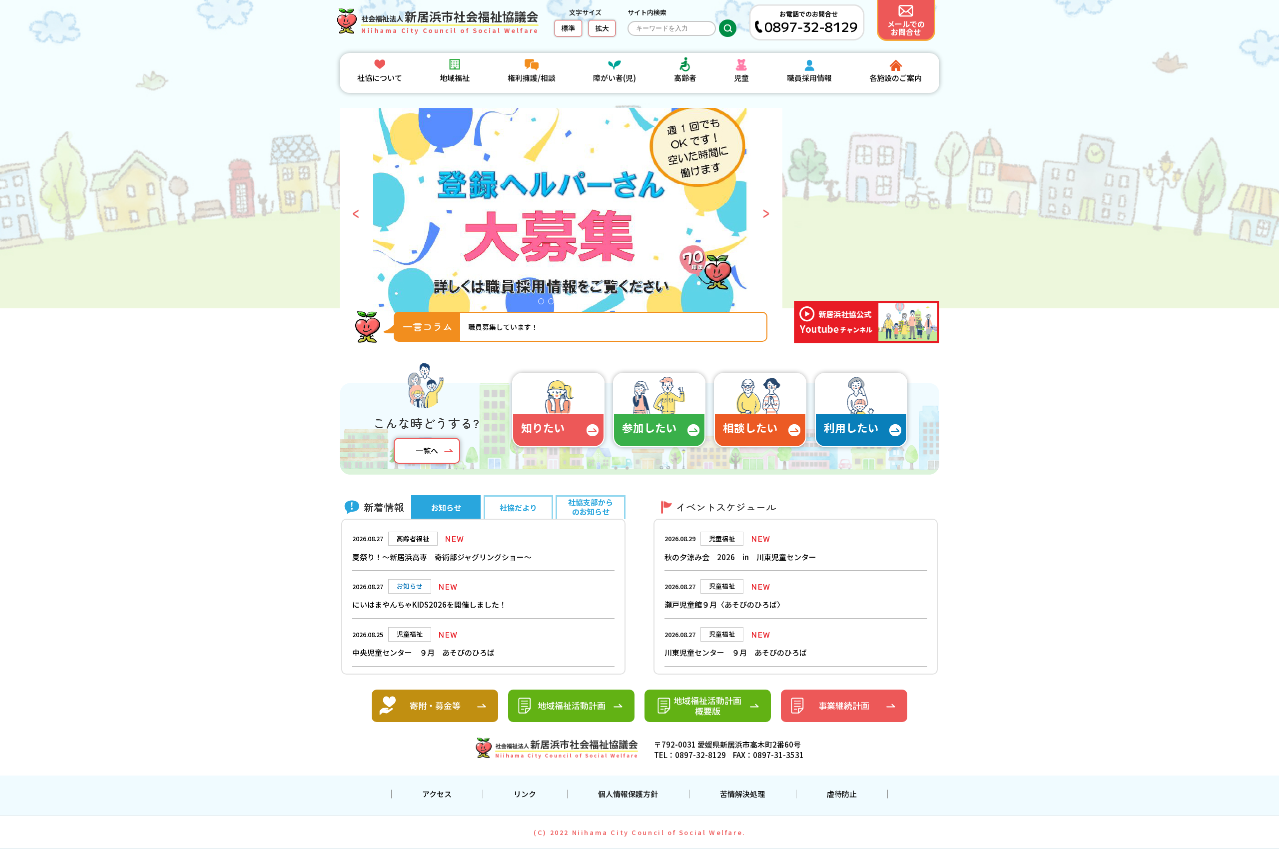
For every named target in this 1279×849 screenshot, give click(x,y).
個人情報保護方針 (628, 794)
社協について (379, 77)
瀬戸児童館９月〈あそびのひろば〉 (724, 604)
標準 (568, 28)
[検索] (727, 28)
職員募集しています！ (503, 327)
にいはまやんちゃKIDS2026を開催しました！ (429, 604)
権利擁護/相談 (532, 77)
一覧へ (427, 450)
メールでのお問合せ (906, 27)
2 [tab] (554, 304)
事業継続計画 (843, 705)
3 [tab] (564, 304)
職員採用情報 (809, 77)
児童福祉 (722, 538)
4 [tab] (574, 304)
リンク (525, 794)
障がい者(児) (614, 77)
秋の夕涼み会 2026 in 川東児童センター (740, 557)
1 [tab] (544, 304)
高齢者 (685, 77)
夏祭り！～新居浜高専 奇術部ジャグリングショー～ (442, 557)
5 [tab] (584, 304)
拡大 (602, 28)
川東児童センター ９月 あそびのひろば (735, 652)
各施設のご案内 (895, 77)
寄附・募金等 (435, 705)
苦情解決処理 (742, 794)
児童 (741, 77)
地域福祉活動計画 (572, 705)
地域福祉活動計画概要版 (707, 705)
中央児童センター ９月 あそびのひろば (423, 652)
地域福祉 (455, 77)
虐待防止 (842, 794)
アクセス (437, 794)
